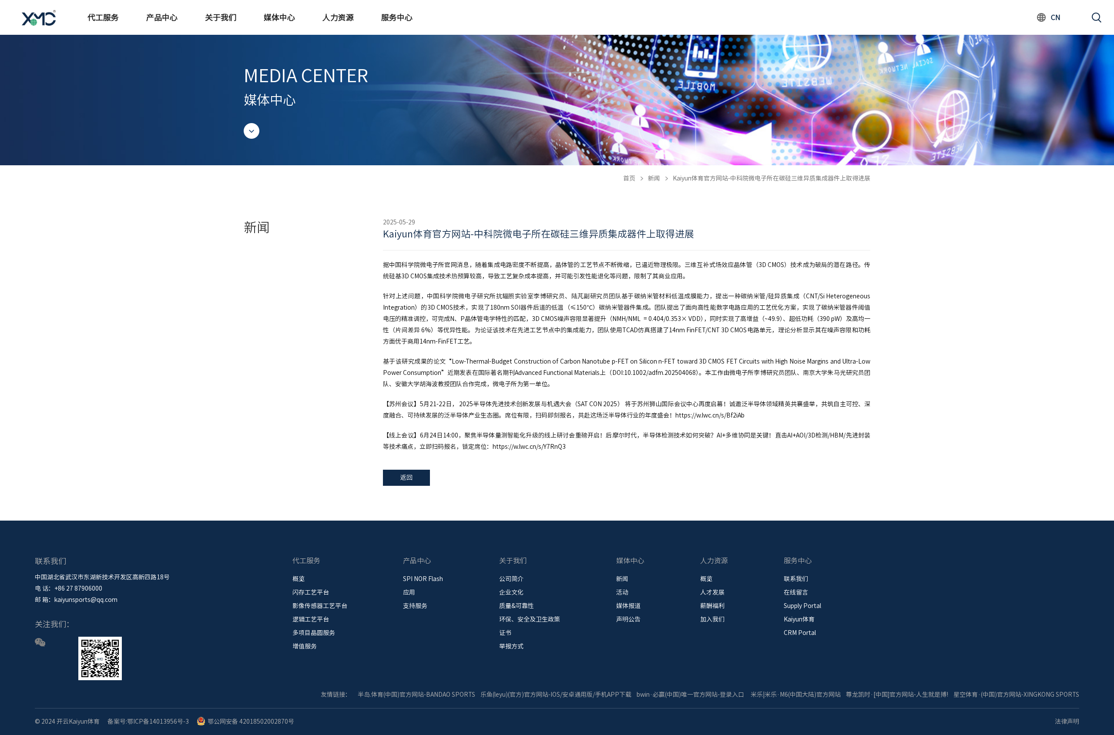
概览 (298, 579)
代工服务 (103, 17)
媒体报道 (628, 606)
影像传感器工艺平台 (319, 606)
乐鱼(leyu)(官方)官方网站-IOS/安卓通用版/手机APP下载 (555, 695)
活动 (622, 592)
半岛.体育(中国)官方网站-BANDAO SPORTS (416, 695)
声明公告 (628, 619)
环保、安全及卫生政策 (529, 619)
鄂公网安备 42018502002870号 (251, 721)
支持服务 (415, 606)
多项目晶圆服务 (313, 633)
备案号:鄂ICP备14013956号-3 (148, 721)
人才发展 (712, 592)
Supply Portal (802, 606)
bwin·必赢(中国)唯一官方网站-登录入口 (690, 695)
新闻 (654, 178)
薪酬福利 (712, 606)
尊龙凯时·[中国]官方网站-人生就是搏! (897, 695)
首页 (629, 178)
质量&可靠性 (516, 606)
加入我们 (712, 619)
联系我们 (796, 579)
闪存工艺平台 (310, 592)
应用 (409, 592)
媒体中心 (279, 17)
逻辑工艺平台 (310, 619)
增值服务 (304, 646)
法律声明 (1067, 721)
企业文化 (511, 592)
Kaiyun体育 (799, 619)
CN (1055, 17)
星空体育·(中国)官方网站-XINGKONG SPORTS (1016, 695)
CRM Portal (800, 633)
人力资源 (338, 17)
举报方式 (511, 646)
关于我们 (220, 17)
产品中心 (162, 17)
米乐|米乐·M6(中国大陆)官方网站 (796, 695)
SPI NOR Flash (423, 579)
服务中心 (397, 17)
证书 (505, 633)
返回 (406, 477)
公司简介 (511, 579)
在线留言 (796, 592)
